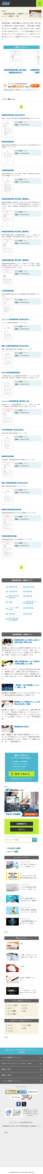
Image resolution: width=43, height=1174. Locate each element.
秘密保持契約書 (30, 587)
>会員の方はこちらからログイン (21, 778)
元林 (24, 1011)
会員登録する (21, 824)
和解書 (10, 602)
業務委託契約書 (12, 587)
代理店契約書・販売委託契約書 (31, 602)
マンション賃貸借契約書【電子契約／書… (16, 401)
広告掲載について (35, 1126)
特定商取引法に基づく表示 (10, 1126)
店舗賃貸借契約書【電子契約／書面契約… (16, 260)
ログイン (21, 829)
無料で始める (22, 774)
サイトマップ (31, 1050)
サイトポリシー (14, 1122)
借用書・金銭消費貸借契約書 (13, 596)
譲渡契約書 (29, 596)
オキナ (10, 1008)
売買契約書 (29, 591)
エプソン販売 (12, 1005)
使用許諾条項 (24, 1126)
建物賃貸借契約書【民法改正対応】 (14, 115)
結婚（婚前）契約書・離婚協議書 (13, 619)
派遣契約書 (11, 614)
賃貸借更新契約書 (8, 141)
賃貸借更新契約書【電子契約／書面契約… (16, 199)
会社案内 (22, 1052)
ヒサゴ (25, 1005)
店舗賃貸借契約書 (8, 170)
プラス (25, 1008)
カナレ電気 (12, 1014)
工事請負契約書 (12, 591)
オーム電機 (12, 1011)
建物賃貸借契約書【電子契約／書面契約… (16, 231)
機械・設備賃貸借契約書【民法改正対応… (16, 346)
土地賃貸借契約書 (8, 290)
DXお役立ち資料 (14, 848)
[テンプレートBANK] (6, 3)
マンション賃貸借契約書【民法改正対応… (16, 319)
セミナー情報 (13, 851)
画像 (13, 99)
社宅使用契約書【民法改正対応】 (13, 430)
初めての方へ (10, 1050)
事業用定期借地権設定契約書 (11, 509)
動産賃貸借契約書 (8, 456)
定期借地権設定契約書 (9, 536)
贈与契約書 (29, 614)
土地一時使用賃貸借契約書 (11, 372)
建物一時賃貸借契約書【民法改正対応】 (15, 483)
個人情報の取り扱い (26, 1122)
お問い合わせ (20, 1050)
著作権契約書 (29, 608)
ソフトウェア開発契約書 (13, 608)
